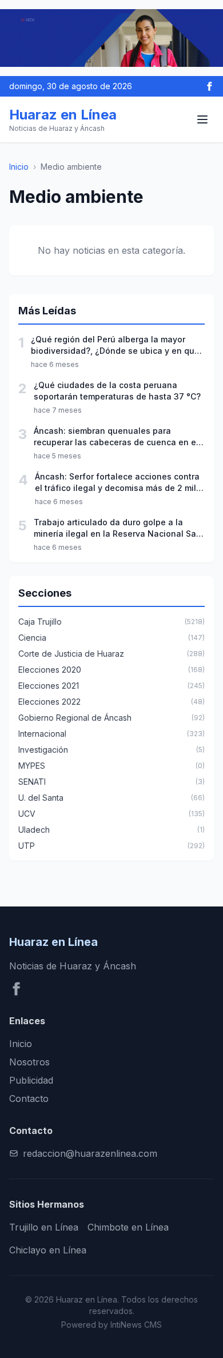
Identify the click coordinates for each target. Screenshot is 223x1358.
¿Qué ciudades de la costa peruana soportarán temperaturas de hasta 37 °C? (117, 390)
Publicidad (31, 1080)
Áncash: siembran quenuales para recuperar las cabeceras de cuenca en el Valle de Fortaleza (116, 437)
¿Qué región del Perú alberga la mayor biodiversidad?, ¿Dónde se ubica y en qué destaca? (115, 345)
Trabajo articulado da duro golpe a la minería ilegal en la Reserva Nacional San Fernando (117, 528)
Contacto (29, 1098)
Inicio (19, 166)
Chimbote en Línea (128, 1227)
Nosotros (29, 1062)
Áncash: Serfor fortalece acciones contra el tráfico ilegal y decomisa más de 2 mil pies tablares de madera (117, 483)
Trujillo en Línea (43, 1227)
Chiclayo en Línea (47, 1250)
